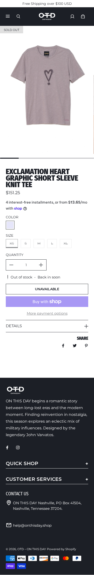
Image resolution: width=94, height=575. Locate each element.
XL (66, 243)
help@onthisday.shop (32, 525)
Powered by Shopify (61, 549)
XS (12, 243)
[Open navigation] (11, 16)
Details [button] (14, 326)
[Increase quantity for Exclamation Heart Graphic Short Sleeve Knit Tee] (41, 265)
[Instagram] (18, 447)
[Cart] (83, 16)
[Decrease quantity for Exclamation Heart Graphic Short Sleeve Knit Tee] (11, 265)
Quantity (14, 255)
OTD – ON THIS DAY (31, 549)
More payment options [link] (47, 313)
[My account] (72, 16)
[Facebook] (7, 447)
